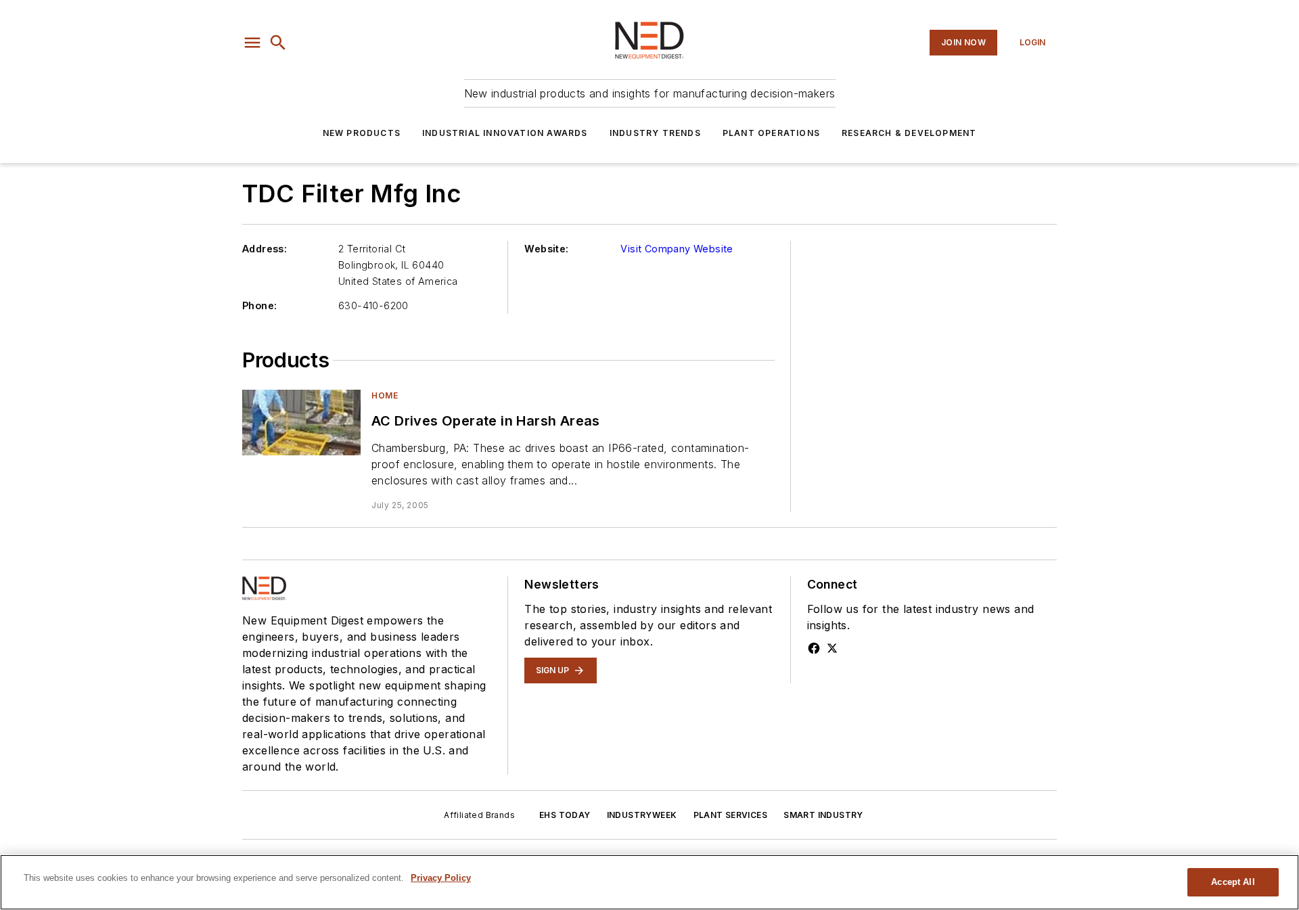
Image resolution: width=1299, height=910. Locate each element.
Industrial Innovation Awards (505, 133)
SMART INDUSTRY (823, 815)
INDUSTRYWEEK (642, 815)
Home (384, 395)
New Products (362, 133)
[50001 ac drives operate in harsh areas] (301, 422)
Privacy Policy (441, 878)
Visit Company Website (676, 248)
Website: (546, 248)
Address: (264, 248)
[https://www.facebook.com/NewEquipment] (814, 648)
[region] (649, 882)
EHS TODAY (565, 815)
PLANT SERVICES (730, 815)
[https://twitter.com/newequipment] (832, 648)
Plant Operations (771, 133)
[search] (278, 42)
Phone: (259, 305)
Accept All (1232, 882)
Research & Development (909, 133)
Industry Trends (655, 133)
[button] (252, 42)
